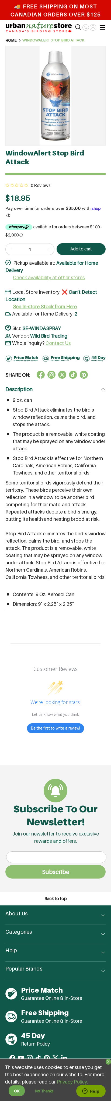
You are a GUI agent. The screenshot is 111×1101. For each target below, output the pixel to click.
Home (11, 40)
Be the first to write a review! (55, 728)
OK (16, 1091)
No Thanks (44, 1091)
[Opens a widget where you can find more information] (91, 1091)
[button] (85, 27)
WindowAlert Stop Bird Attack (53, 40)
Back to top (55, 898)
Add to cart (81, 249)
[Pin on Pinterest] (83, 374)
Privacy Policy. (72, 1082)
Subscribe (55, 871)
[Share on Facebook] (40, 374)
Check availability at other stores (49, 277)
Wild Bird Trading (48, 336)
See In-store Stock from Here (45, 306)
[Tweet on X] (51, 374)
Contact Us (58, 343)
